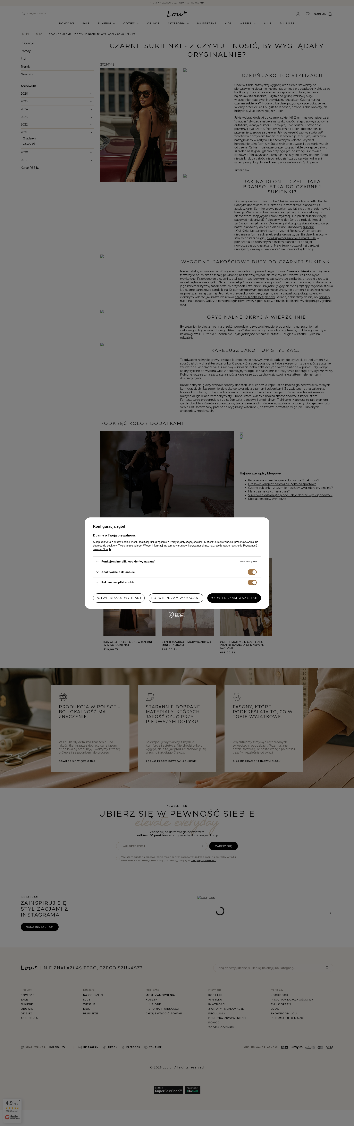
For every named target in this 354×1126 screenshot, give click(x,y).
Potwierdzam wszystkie (234, 598)
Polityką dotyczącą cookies (186, 541)
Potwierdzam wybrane (118, 598)
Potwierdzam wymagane (176, 598)
